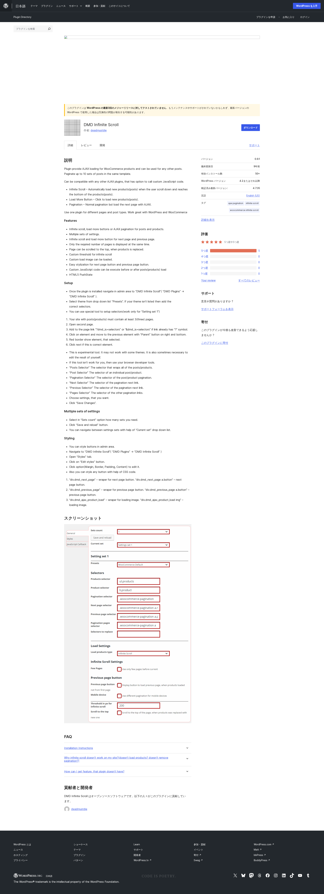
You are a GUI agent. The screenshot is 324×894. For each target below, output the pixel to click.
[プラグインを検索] (49, 28)
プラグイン (79, 855)
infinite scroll (252, 203)
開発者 (137, 855)
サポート (254, 145)
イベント (198, 849)
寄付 (197, 855)
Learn (137, 844)
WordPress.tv (143, 860)
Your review (208, 280)
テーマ (77, 849)
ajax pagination (235, 203)
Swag (198, 860)
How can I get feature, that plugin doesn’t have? (94, 771)
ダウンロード (251, 127)
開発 (102, 145)
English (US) (253, 195)
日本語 (49, 876)
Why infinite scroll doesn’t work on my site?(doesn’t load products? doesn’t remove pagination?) (116, 759)
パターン (78, 860)
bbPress (260, 855)
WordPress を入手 (306, 5)
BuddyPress (262, 860)
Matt (258, 849)
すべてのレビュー (249, 280)
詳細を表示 (208, 219)
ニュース (18, 849)
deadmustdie (99, 130)
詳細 (70, 145)
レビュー (86, 145)
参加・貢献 (200, 844)
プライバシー (21, 860)
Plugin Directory (22, 17)
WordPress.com (264, 844)
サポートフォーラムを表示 (217, 309)
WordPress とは (22, 844)
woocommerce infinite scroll (244, 210)
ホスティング (21, 855)
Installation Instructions (78, 748)
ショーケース (81, 844)
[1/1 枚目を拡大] (186, 528)
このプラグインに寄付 (214, 342)
